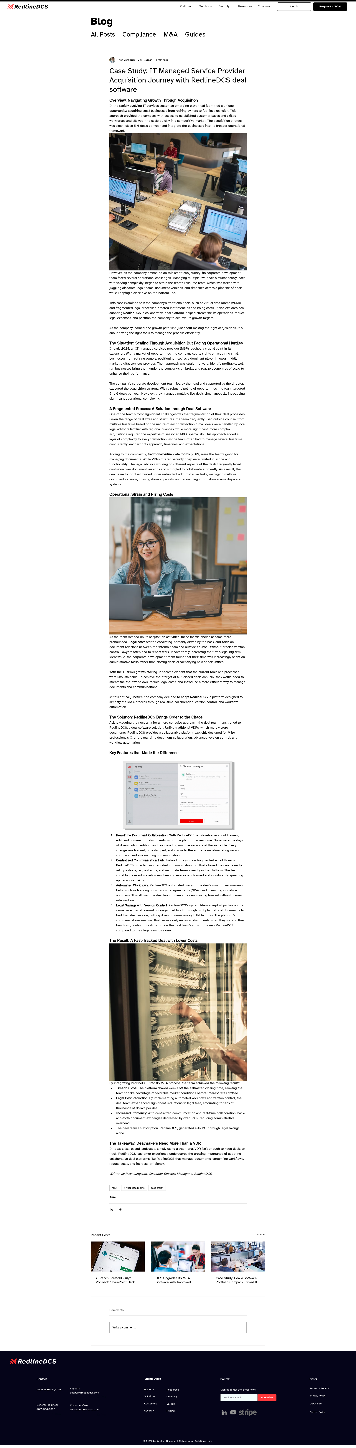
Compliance (139, 34)
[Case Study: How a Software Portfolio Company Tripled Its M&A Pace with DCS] (238, 1259)
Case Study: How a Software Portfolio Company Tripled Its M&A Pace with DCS (237, 1283)
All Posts (103, 34)
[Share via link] (120, 1212)
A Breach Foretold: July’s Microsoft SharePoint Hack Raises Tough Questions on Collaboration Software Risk (115, 1283)
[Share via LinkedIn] (111, 1212)
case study (157, 1190)
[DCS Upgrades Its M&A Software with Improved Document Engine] (178, 1259)
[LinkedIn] (224, 1417)
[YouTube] (233, 1417)
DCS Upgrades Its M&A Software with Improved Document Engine (173, 1283)
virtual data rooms (134, 1190)
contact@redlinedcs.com (84, 1415)
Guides (195, 34)
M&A (171, 34)
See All (261, 1237)
